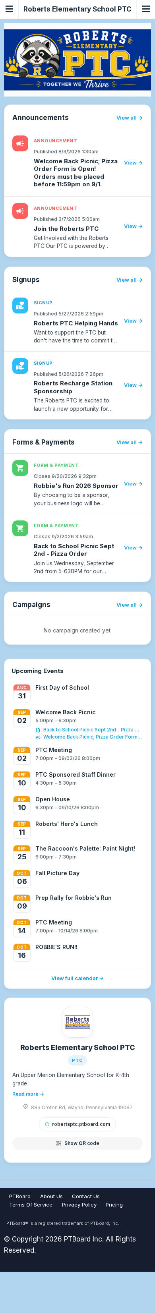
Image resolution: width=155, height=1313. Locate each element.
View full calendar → (77, 978)
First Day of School (62, 687)
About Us (51, 1196)
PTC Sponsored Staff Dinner (75, 774)
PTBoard (20, 1196)
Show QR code (77, 1143)
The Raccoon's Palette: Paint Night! (85, 848)
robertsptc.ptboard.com (77, 1124)
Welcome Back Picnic (65, 712)
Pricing (114, 1204)
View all (126, 117)
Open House (52, 799)
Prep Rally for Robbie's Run (73, 897)
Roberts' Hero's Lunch (66, 823)
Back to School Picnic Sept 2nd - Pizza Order (92, 730)
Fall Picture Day (57, 873)
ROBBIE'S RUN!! (56, 947)
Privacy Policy (79, 1204)
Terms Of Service (30, 1204)
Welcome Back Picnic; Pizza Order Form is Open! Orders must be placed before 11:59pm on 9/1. (92, 737)
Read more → (28, 1094)
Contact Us (86, 1196)
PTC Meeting (53, 749)
